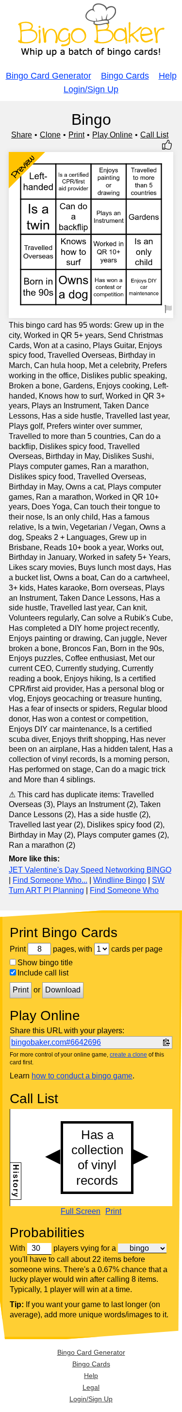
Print (76, 135)
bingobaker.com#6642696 (56, 1042)
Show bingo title (45, 962)
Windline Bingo (119, 880)
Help (168, 76)
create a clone (128, 1054)
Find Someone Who (124, 890)
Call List (154, 135)
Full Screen (80, 1211)
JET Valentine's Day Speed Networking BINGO (90, 870)
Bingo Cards (125, 76)
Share (21, 135)
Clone (50, 135)
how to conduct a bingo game (82, 1076)
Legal (91, 1387)
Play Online (112, 135)
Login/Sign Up (91, 89)
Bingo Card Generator (48, 76)
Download (63, 990)
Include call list (42, 973)
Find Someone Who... (50, 880)
